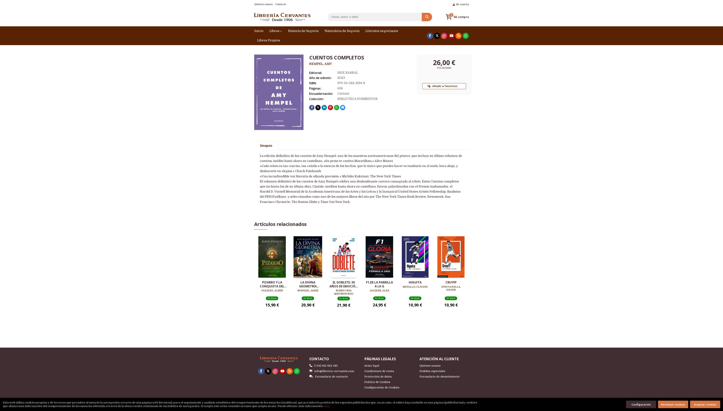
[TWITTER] (437, 36)
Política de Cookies (377, 382)
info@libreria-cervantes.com (334, 371)
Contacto (280, 4)
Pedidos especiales (432, 371)
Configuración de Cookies (381, 387)
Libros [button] (274, 31)
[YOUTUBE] (451, 36)
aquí (326, 406)
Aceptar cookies (705, 404)
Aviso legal (371, 365)
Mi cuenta (462, 4)
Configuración (641, 404)
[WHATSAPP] (466, 36)
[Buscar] (427, 17)
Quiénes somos (263, 4)
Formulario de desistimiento (439, 376)
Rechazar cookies (673, 404)
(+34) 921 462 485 (326, 365)
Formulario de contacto (331, 376)
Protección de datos (378, 376)
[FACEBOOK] (430, 36)
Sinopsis (266, 146)
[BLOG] (458, 36)
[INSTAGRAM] (444, 36)
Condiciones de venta (379, 371)
